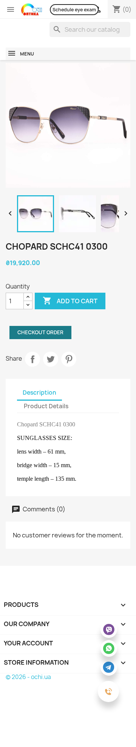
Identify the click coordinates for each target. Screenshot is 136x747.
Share (32, 359)
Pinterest (68, 359)
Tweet (50, 359)
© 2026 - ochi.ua (28, 677)
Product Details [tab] (46, 406)
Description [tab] (39, 393)
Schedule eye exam (74, 9)
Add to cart (70, 300)
